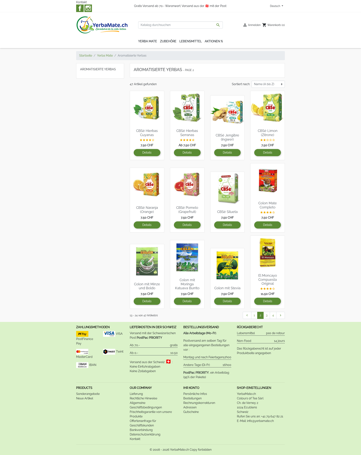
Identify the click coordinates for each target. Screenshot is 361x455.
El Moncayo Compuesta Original (267, 279)
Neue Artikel (84, 398)
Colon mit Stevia (227, 288)
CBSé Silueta (227, 212)
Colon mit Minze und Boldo (147, 286)
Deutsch (275, 6)
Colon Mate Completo (267, 205)
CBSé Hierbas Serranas (187, 133)
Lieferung (136, 394)
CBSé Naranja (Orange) (147, 210)
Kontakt (81, 2)
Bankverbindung (141, 430)
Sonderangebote (88, 394)
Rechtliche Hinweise (143, 398)
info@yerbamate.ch (260, 421)
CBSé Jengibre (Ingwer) (227, 137)
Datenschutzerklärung (145, 434)
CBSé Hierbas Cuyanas (147, 133)
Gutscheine (191, 412)
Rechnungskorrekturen (199, 403)
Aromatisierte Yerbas (98, 69)
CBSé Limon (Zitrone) (268, 133)
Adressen (189, 407)
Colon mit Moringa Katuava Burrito (187, 284)
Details (147, 152)
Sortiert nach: (241, 84)
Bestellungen (192, 398)
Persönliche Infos (195, 394)
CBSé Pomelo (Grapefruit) (187, 210)
